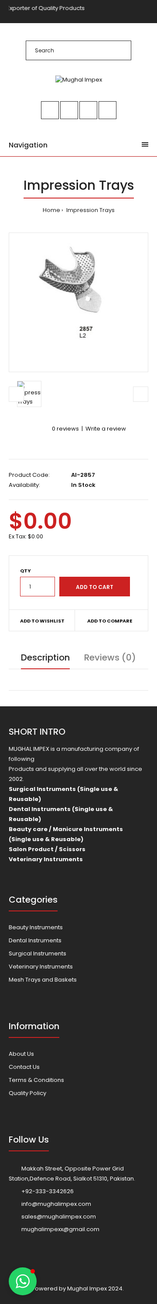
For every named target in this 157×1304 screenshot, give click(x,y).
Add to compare (109, 620)
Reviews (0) (110, 657)
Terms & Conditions (36, 1080)
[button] (23, 1281)
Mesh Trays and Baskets (43, 979)
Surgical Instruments (37, 953)
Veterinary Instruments (41, 966)
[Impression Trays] (78, 302)
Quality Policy (27, 1093)
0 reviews (65, 428)
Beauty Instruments (36, 927)
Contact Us (24, 1067)
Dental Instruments (35, 940)
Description (45, 657)
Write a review (105, 428)
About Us (21, 1054)
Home (51, 210)
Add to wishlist (42, 620)
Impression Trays (90, 210)
